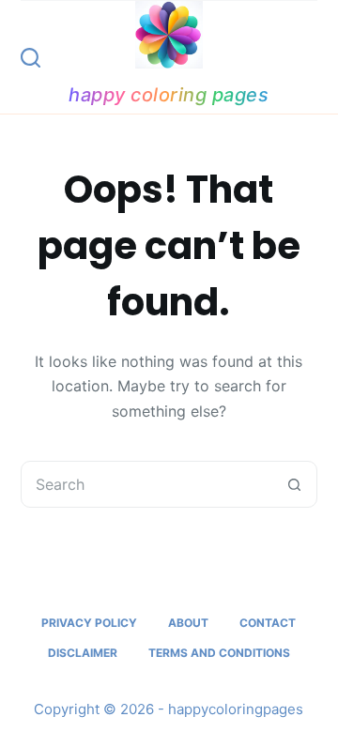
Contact (267, 623)
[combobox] (147, 484)
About (188, 623)
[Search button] (293, 484)
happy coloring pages (169, 95)
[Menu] (308, 57)
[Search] (30, 58)
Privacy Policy (89, 623)
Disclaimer (82, 653)
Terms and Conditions (219, 653)
